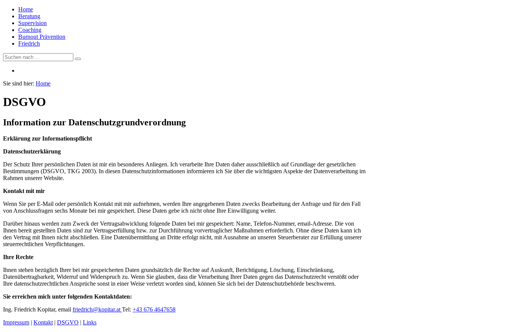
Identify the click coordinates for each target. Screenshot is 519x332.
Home (25, 9)
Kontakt (43, 322)
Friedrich (29, 43)
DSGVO (68, 322)
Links (90, 322)
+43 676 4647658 (154, 309)
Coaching (29, 30)
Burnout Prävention (41, 36)
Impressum (16, 322)
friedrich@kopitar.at (97, 309)
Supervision (32, 23)
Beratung (29, 16)
